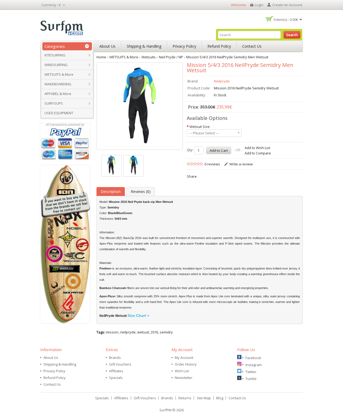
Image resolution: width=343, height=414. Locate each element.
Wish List (182, 371)
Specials (116, 377)
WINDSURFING (56, 64)
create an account (287, 4)
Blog (219, 398)
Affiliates (116, 371)
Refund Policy (219, 46)
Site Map (204, 398)
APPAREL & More (57, 93)
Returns (184, 398)
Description (111, 191)
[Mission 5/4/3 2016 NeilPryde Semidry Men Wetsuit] (111, 165)
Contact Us (252, 46)
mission (112, 332)
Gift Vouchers (120, 364)
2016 (154, 332)
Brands (115, 357)
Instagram (253, 364)
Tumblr (251, 378)
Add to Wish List (257, 147)
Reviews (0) (141, 191)
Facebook (253, 357)
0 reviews (212, 164)
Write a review (241, 164)
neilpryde (128, 332)
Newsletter (183, 377)
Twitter (250, 371)
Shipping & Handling (144, 46)
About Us (107, 46)
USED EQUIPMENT (58, 113)
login (259, 4)
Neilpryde (222, 81)
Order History (186, 364)
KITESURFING (54, 55)
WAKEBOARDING (57, 84)
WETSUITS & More (58, 74)
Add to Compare (258, 153)
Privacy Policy (184, 46)
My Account (184, 357)
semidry (166, 332)
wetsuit (143, 332)
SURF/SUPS (53, 103)
